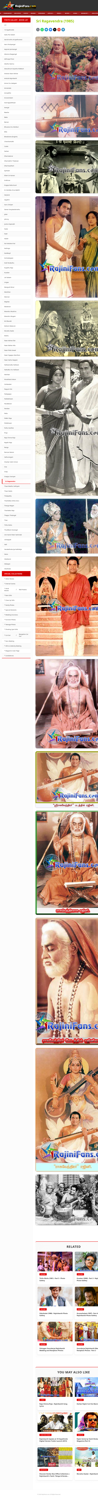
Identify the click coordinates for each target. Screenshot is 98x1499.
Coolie (6, 146)
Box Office (17, 13)
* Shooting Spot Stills (11, 629)
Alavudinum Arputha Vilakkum (14, 69)
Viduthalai (7, 569)
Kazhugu (7, 248)
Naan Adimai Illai (9, 340)
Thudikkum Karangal (11, 530)
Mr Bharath (8, 321)
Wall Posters (23, 589)
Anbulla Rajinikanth (10, 78)
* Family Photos (9, 605)
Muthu (6, 336)
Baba (6, 117)
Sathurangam (8, 457)
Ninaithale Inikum (10, 379)
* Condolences (9, 656)
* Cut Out (7, 635)
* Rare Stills (8, 595)
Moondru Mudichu (10, 311)
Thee (5, 520)
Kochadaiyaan (8, 258)
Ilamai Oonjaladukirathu (12, 209)
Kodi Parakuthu (9, 263)
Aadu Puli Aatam (9, 35)
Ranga (6, 447)
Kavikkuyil (7, 253)
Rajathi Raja (8, 442)
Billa (5, 132)
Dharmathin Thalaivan (11, 161)
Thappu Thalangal (10, 515)
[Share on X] (54, 29)
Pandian (7, 408)
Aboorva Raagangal (10, 54)
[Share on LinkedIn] (63, 29)
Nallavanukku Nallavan (11, 365)
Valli (5, 544)
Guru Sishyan (8, 205)
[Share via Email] (59, 29)
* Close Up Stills (9, 600)
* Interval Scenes (9, 584)
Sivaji (6, 472)
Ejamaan (7, 171)
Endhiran (7, 180)
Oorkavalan (8, 384)
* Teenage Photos (10, 624)
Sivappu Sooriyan (9, 476)
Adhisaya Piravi (9, 59)
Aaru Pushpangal (9, 44)
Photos (26, 13)
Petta (6, 413)
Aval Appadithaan (10, 103)
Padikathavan (8, 399)
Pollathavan (8, 423)
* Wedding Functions (11, 615)
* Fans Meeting (9, 641)
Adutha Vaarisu (9, 64)
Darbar (6, 151)
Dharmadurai (8, 156)
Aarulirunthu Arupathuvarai (13, 39)
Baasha (6, 112)
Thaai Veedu (8, 491)
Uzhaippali (7, 540)
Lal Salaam (7, 277)
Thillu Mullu (8, 525)
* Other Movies (9, 579)
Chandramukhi (9, 141)
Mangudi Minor (9, 287)
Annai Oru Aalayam (10, 83)
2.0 (5, 25)
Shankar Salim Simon (11, 462)
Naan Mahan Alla (9, 345)
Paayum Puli (8, 389)
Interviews (41, 13)
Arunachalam (8, 98)
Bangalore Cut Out (23, 635)
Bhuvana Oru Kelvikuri (11, 127)
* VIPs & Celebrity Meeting (12, 646)
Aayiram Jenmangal (10, 49)
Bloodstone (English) (10, 137)
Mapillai (6, 302)
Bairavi (6, 122)
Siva (5, 467)
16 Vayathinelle (9, 30)
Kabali (6, 239)
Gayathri (7, 200)
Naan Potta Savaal (10, 350)
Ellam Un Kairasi (9, 175)
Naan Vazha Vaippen (11, 360)
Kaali (5, 234)
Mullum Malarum (10, 326)
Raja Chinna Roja (9, 438)
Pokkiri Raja (8, 418)
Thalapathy (7, 496)
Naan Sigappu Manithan (12, 355)
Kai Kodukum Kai (9, 243)
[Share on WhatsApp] (42, 29)
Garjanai (7, 195)
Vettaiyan (7, 564)
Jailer (6, 214)
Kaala (6, 229)
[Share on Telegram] (46, 29)
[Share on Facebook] (50, 29)
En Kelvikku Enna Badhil (12, 190)
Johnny (6, 219)
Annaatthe (7, 93)
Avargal (6, 107)
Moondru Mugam (10, 316)
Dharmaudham (9, 166)
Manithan (7, 292)
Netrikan (7, 374)
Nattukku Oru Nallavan (11, 370)
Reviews (33, 13)
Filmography (8, 13)
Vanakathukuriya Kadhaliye (13, 549)
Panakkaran (8, 404)
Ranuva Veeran (9, 452)
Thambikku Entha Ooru (11, 501)
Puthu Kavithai (9, 428)
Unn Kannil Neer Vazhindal (13, 535)
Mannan (7, 297)
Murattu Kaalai (9, 331)
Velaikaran (7, 559)
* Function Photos (10, 620)
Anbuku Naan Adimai (11, 73)
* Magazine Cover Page (11, 651)
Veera (6, 554)
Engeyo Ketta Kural (10, 185)
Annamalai (7, 88)
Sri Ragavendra (10, 481)
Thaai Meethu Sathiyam (12, 486)
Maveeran (7, 306)
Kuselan (6, 272)
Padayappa (7, 394)
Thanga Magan (9, 506)
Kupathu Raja (8, 268)
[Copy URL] (38, 29)
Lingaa (6, 282)
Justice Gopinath (9, 224)
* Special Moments (10, 610)
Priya (5, 433)
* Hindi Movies (6, 589)
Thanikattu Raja (9, 510)
